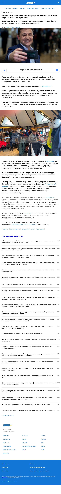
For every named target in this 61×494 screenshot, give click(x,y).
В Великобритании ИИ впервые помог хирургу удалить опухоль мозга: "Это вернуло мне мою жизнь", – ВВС (28, 241)
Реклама (32, 464)
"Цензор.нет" (46, 86)
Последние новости (12, 236)
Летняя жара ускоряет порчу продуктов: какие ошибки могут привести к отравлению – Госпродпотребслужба (29, 305)
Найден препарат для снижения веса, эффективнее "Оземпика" (26, 404)
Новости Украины (15, 229)
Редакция (5, 467)
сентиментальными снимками (24, 225)
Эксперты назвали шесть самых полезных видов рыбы (22, 333)
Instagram (50, 161)
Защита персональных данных (40, 471)
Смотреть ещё (8, 415)
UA (58, 3)
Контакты (5, 471)
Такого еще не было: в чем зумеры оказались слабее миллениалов (27, 284)
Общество (5, 229)
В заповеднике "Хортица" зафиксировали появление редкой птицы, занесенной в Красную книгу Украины (27, 398)
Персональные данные (37, 467)
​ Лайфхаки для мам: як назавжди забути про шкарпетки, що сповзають (28, 410)
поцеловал (28, 213)
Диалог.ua (4, 477)
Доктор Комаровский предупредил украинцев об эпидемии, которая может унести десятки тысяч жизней (28, 320)
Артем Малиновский (13, 27)
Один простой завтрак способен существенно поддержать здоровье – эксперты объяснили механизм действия (28, 354)
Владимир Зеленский (28, 229)
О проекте (5, 464)
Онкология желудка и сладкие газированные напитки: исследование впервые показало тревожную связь (28, 256)
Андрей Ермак (40, 229)
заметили (50, 197)
